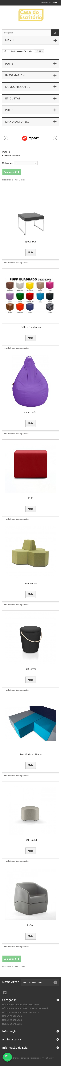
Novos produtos (17, 87)
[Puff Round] (30, 809)
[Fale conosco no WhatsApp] (7, 1057)
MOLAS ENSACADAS (12, 1016)
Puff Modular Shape (30, 754)
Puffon (30, 925)
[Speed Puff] (30, 210)
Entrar (55, 2)
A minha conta (11, 1039)
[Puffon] (30, 894)
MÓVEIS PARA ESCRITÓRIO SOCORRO (20, 1005)
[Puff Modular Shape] (30, 723)
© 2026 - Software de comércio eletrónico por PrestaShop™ (28, 1058)
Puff (30, 498)
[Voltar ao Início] (5, 51)
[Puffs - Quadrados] (30, 296)
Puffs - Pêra (30, 412)
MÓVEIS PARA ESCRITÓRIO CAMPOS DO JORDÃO (25, 1008)
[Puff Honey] (30, 552)
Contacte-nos (45, 2)
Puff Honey (30, 583)
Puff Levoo (30, 669)
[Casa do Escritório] (30, 15)
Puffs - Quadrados (30, 327)
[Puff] (30, 467)
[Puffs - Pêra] (30, 381)
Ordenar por (7, 163)
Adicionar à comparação (17, 263)
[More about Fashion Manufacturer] (30, 138)
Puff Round (30, 840)
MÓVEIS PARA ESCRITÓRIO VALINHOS (20, 1012)
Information (15, 75)
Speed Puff (30, 241)
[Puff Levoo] (30, 638)
